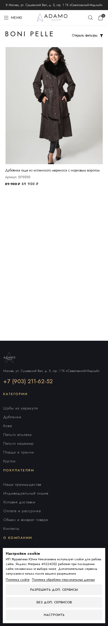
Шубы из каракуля (20, 408)
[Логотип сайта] (54, 17)
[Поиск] (90, 18)
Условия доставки (19, 502)
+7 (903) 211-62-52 (28, 381)
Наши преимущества (22, 484)
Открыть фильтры (84, 35)
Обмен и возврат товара (25, 519)
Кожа (7, 425)
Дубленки (12, 417)
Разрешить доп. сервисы (54, 589)
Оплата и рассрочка (22, 510)
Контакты (11, 528)
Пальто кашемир (18, 443)
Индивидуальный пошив (25, 493)
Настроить (54, 614)
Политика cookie (17, 579)
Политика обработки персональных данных (63, 579)
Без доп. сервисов (54, 602)
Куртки (9, 461)
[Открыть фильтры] (101, 35)
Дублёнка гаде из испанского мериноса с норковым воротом (52, 170)
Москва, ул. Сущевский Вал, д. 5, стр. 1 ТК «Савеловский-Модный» (51, 370)
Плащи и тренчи (18, 452)
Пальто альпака (17, 434)
